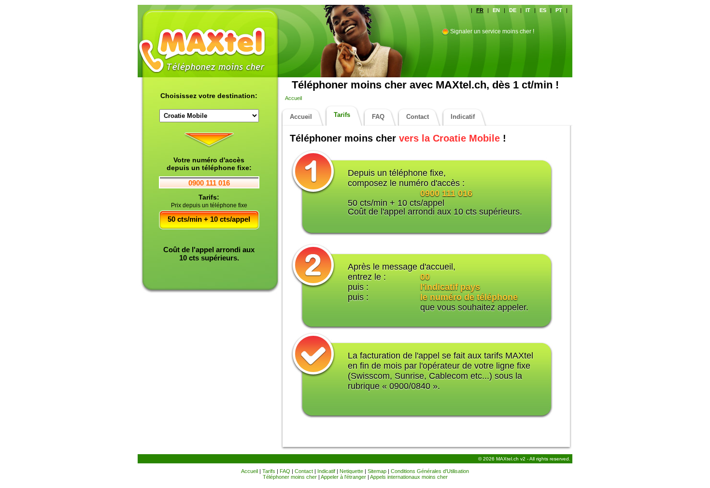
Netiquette (351, 471)
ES (543, 10)
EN (496, 10)
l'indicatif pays (450, 287)
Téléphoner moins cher (290, 477)
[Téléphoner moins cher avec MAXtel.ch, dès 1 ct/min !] (210, 31)
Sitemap (377, 471)
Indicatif (463, 116)
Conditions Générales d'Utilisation (430, 471)
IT (527, 10)
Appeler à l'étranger (343, 477)
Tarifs (342, 114)
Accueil (293, 98)
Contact (417, 116)
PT (558, 10)
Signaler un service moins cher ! (492, 31)
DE (512, 10)
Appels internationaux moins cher (409, 477)
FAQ (378, 116)
